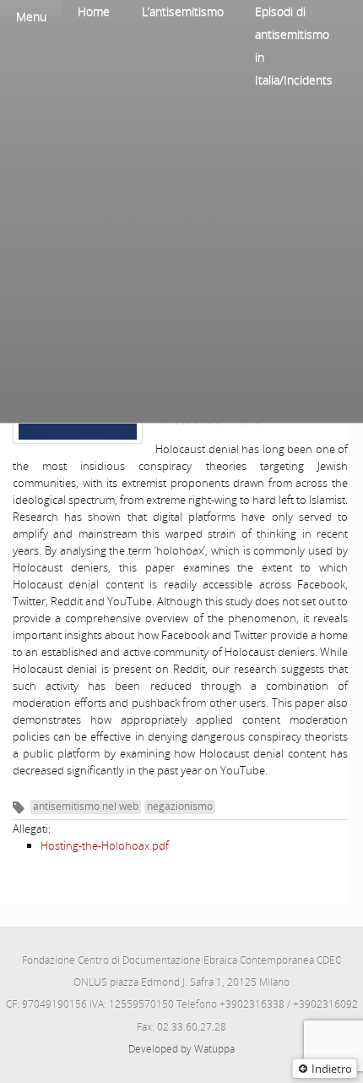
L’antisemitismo (183, 11)
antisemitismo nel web (85, 806)
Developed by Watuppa (181, 1049)
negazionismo (180, 806)
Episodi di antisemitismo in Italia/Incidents (294, 45)
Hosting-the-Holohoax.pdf (105, 845)
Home (94, 11)
